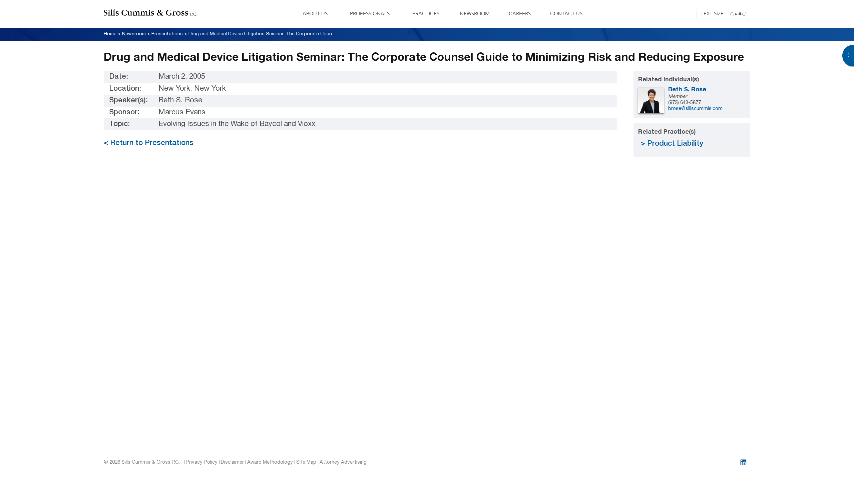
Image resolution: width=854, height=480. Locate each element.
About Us (315, 13)
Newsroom (475, 13)
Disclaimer (232, 462)
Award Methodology (270, 462)
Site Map (306, 462)
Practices (425, 13)
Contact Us (566, 13)
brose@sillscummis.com (695, 108)
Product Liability (675, 143)
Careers (520, 13)
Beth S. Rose (687, 90)
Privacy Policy (202, 462)
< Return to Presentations (148, 143)
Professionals (370, 13)
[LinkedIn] (743, 462)
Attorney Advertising (343, 462)
